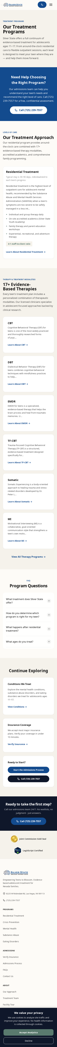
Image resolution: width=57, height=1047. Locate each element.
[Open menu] (51, 4)
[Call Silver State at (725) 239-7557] (42, 4)
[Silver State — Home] (13, 4)
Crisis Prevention (11, 922)
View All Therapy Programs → (29, 556)
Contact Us (8, 976)
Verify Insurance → (18, 744)
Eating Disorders (11, 941)
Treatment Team (11, 998)
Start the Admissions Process (28, 769)
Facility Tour (8, 1004)
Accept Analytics (28, 1032)
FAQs (5, 969)
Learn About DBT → (18, 384)
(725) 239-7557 (13, 900)
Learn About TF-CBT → (19, 462)
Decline (28, 1040)
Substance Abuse (11, 935)
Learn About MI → (17, 540)
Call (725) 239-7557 (30, 110)
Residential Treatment (13, 915)
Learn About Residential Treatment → (26, 251)
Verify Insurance (11, 957)
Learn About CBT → (18, 344)
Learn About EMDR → (19, 423)
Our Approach (9, 991)
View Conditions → (17, 706)
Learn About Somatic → (20, 501)
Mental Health (9, 928)
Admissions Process (12, 963)
